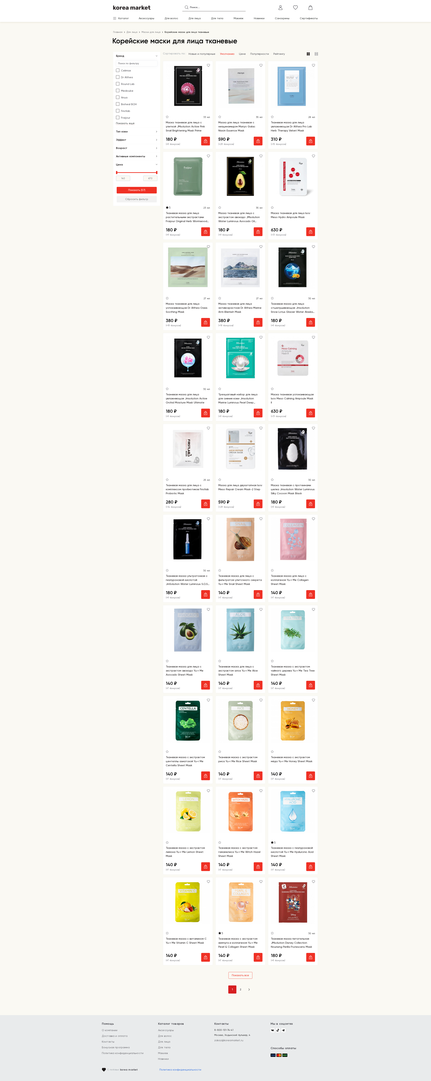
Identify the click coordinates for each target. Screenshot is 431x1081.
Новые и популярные (202, 53)
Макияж (238, 18)
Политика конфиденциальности (122, 1053)
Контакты (108, 1041)
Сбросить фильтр (136, 199)
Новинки (259, 18)
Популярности (259, 53)
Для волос (171, 18)
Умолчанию (227, 53)
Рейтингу (279, 53)
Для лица (195, 18)
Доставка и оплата (115, 1036)
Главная (117, 32)
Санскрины (282, 18)
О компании (110, 1030)
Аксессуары (146, 18)
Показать (134, 190)
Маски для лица (151, 32)
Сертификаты (309, 18)
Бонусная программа (116, 1047)
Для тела (217, 18)
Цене (242, 53)
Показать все (240, 975)
